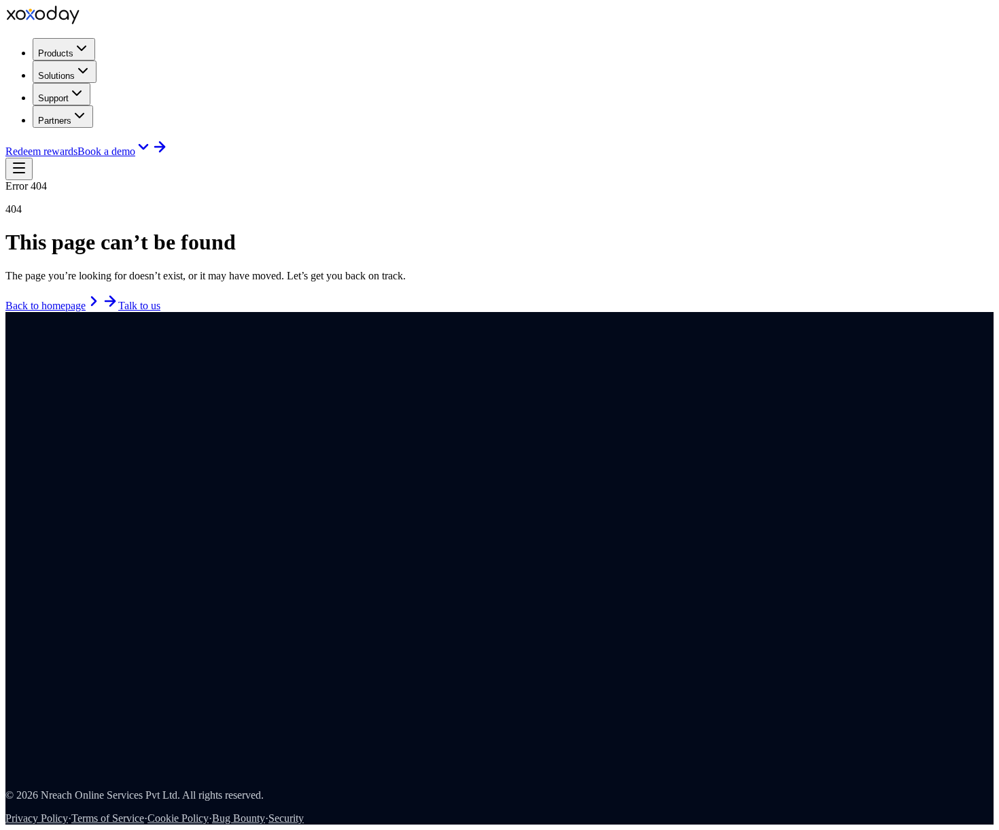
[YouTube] (29, 386)
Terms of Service (107, 818)
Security (286, 818)
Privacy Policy (36, 818)
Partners (54, 121)
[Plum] (70, 402)
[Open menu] (19, 169)
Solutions (56, 76)
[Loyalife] (114, 402)
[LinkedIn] (10, 386)
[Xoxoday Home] (42, 21)
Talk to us (139, 305)
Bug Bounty (238, 818)
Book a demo (106, 151)
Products (55, 53)
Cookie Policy (178, 818)
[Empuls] (27, 402)
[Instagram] (19, 386)
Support (53, 98)
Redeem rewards (41, 151)
